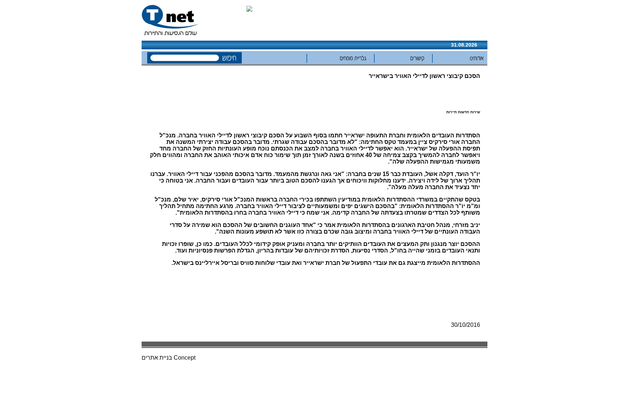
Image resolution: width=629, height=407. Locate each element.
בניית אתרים (157, 358)
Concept (184, 358)
